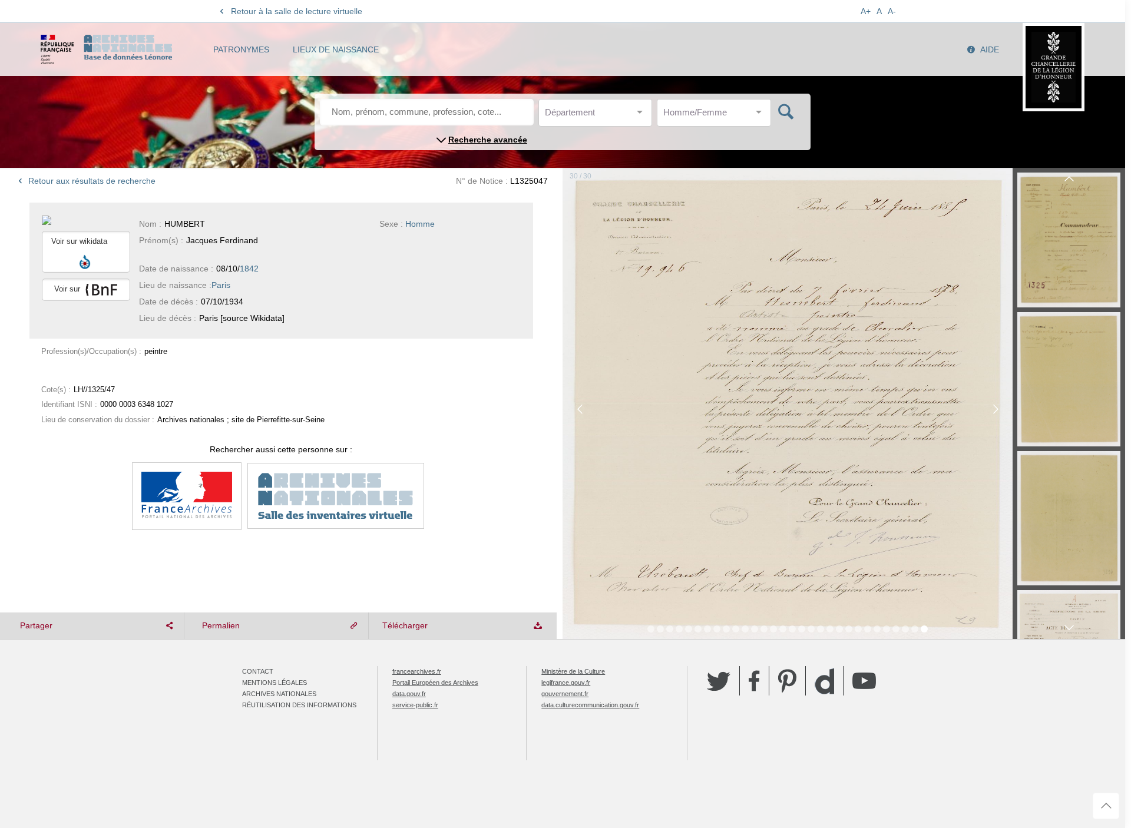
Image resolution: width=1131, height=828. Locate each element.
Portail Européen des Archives (435, 682)
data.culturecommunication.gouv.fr (590, 704)
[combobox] (598, 115)
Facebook (754, 680)
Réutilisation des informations (299, 704)
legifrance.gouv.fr (565, 682)
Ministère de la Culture (573, 671)
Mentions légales (274, 682)
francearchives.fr (416, 671)
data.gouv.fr (409, 693)
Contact (257, 671)
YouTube (864, 680)
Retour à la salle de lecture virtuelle (296, 11)
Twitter (718, 680)
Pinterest (787, 680)
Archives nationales (279, 693)
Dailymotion (824, 681)
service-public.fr (415, 704)
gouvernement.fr (564, 693)
